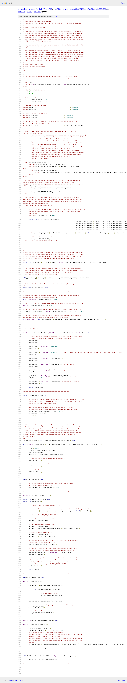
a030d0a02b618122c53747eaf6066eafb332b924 (87, 9)
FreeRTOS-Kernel (60, 9)
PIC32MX (37, 12)
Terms (21, 680)
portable (21, 12)
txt (119, 680)
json (123, 680)
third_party (30, 9)
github (39, 9)
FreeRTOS (48, 9)
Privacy (16, 680)
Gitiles (11, 680)
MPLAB (29, 12)
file (56, 16)
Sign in (123, 3)
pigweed (21, 9)
